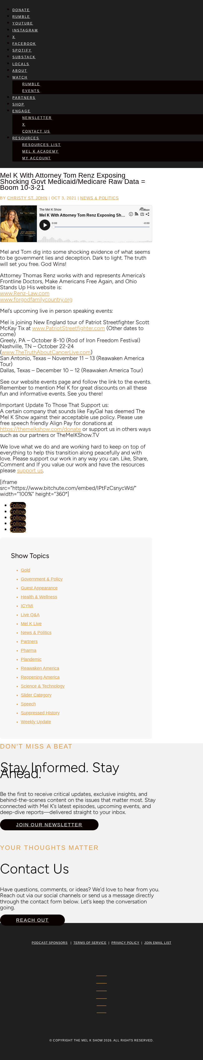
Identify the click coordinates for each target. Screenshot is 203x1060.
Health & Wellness (39, 596)
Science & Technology (43, 686)
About (19, 71)
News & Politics (99, 198)
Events (31, 91)
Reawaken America (40, 668)
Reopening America (40, 677)
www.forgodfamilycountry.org (36, 299)
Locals (20, 64)
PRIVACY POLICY (125, 943)
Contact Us (36, 131)
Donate (21, 10)
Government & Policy (42, 579)
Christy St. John (27, 198)
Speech (28, 703)
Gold (25, 570)
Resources (25, 138)
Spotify (22, 50)
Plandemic (31, 659)
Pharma (28, 650)
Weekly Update (36, 721)
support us (30, 470)
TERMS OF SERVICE (90, 943)
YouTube (22, 23)
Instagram (25, 30)
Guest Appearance (39, 588)
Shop (18, 104)
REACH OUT (32, 920)
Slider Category (36, 695)
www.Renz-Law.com (25, 293)
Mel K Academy (40, 151)
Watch (19, 77)
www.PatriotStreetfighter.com (68, 328)
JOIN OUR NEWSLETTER (49, 824)
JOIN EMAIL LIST (157, 943)
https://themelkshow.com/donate (40, 429)
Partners (24, 98)
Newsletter (37, 118)
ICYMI (27, 605)
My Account (36, 158)
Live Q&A (30, 614)
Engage (21, 111)
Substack (24, 57)
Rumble (21, 17)
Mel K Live (31, 623)
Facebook (24, 44)
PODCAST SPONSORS (50, 943)
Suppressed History (40, 712)
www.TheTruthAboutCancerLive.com (46, 352)
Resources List (41, 145)
